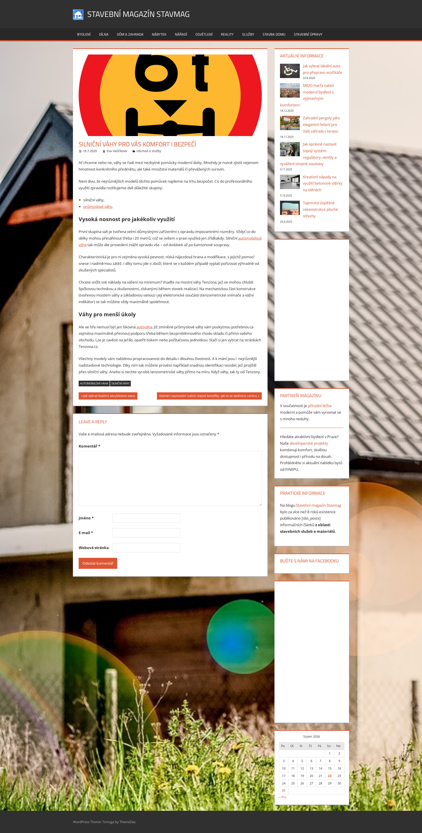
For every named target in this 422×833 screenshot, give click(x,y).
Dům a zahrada (130, 34)
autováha (144, 326)
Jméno (86, 517)
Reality (227, 34)
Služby (248, 34)
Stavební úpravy (308, 34)
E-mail (86, 532)
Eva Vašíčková (117, 151)
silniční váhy (120, 383)
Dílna (104, 34)
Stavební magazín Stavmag (138, 14)
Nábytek (159, 34)
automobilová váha (94, 383)
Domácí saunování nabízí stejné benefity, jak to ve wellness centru (208, 396)
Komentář (89, 446)
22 (329, 776)
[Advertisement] (311, 309)
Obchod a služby (148, 151)
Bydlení (84, 34)
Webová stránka (94, 547)
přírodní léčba (319, 405)
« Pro (282, 797)
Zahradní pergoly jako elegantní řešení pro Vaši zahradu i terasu (321, 124)
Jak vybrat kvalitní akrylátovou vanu (109, 396)
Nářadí (181, 34)
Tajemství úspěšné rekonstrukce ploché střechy (320, 209)
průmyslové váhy (97, 206)
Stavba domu (274, 34)
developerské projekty (309, 443)
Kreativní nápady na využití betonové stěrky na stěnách (322, 183)
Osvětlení (204, 34)
